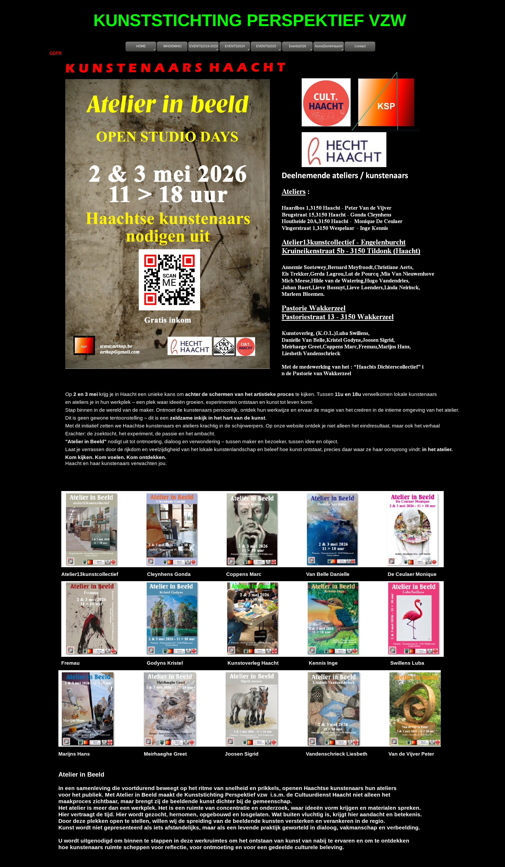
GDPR (55, 53)
